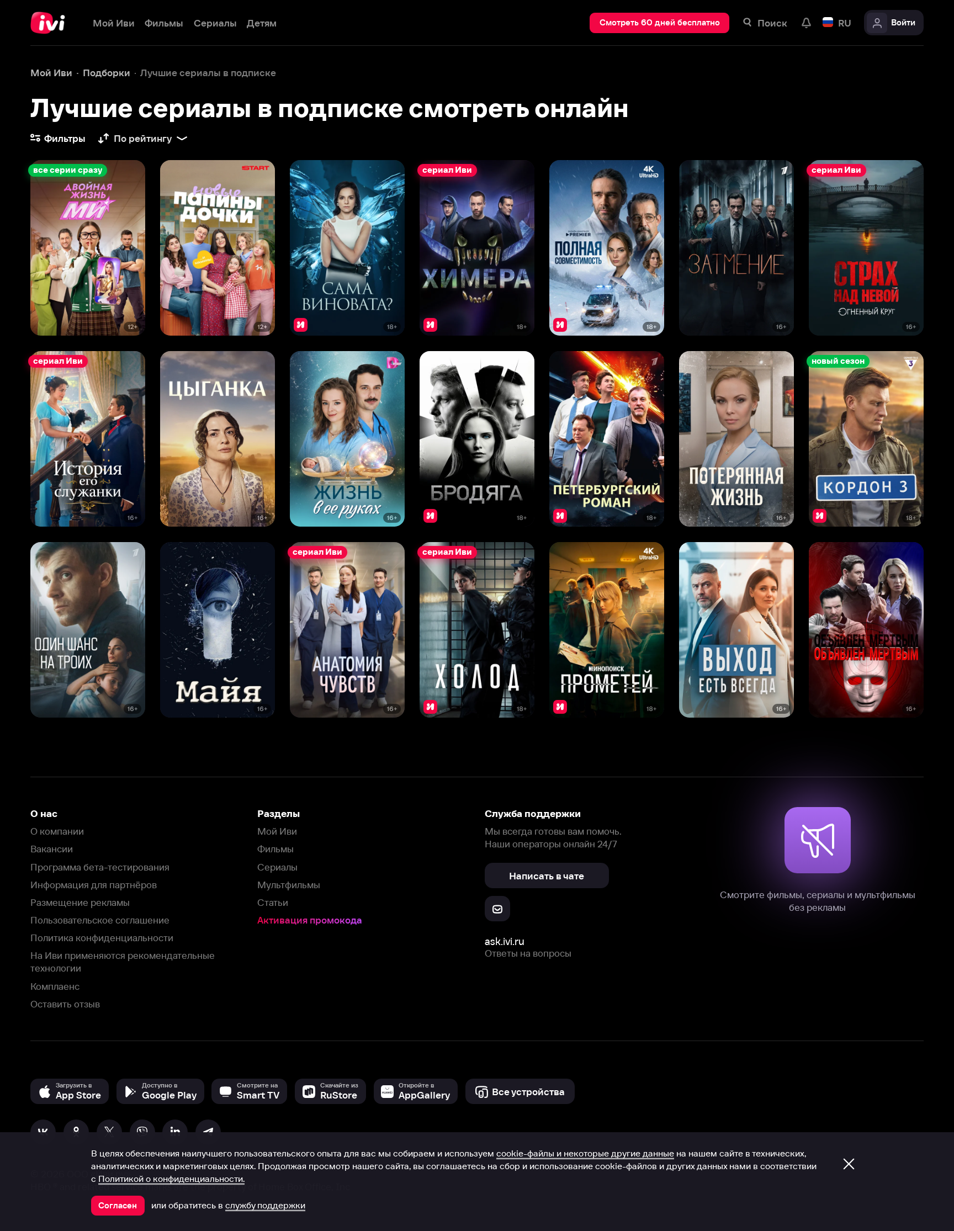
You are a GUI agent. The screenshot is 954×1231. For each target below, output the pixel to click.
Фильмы (275, 848)
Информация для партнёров (93, 884)
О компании (57, 831)
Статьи (272, 902)
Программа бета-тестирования (99, 867)
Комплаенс (55, 986)
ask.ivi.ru (504, 941)
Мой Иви (277, 831)
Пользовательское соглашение (99, 920)
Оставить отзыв (65, 1004)
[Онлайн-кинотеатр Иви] (51, 23)
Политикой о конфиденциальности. (171, 1179)
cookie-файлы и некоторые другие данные (585, 1153)
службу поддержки (265, 1205)
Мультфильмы (288, 884)
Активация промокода (309, 920)
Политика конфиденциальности (101, 937)
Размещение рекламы (80, 902)
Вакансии (51, 848)
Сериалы (277, 867)
